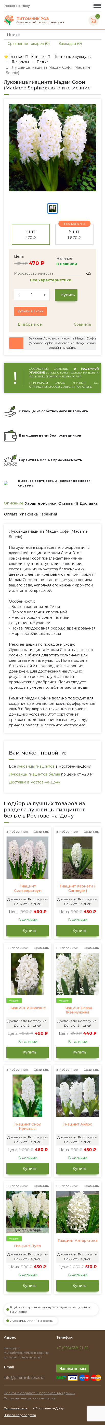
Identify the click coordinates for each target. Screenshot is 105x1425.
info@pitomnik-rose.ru (23, 1377)
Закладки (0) (70, 43)
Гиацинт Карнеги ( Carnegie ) (77, 888)
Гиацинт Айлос (77, 1124)
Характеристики (41, 503)
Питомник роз (15, 1408)
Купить (67, 295)
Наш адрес (12, 1348)
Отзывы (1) (68, 503)
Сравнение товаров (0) (28, 43)
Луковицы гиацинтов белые (34, 774)
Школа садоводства (20, 1415)
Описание (13, 503)
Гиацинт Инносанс (27, 1008)
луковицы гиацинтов (36, 766)
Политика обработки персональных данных (39, 1393)
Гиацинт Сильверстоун (27, 888)
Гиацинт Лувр (27, 1246)
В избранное (29, 324)
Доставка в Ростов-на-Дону (34, 782)
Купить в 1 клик (30, 311)
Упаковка (28, 514)
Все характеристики (51, 280)
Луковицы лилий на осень (31, 1321)
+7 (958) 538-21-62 (72, 1348)
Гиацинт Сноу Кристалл (27, 1126)
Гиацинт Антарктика (77, 1240)
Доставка (89, 503)
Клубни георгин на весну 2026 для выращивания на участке (50, 1309)
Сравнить (82, 324)
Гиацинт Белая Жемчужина (77, 1010)
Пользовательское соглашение (30, 1398)
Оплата (11, 514)
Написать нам (72, 1368)
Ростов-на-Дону (17, 6)
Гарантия (48, 514)
